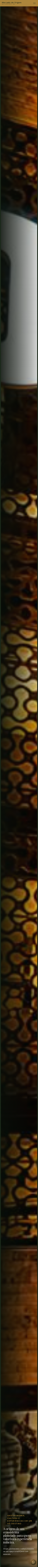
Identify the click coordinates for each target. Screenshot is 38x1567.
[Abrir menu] (34, 3)
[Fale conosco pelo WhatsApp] (33, 1562)
